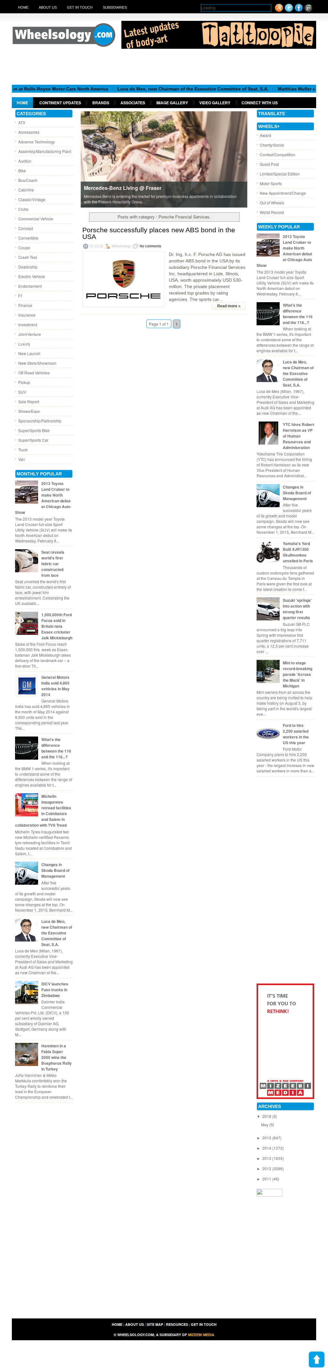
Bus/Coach (27, 180)
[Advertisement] (164, 66)
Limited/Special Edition (280, 173)
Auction (24, 161)
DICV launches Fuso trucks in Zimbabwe (54, 989)
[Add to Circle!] (308, 10)
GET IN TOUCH (204, 1324)
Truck (23, 449)
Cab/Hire (26, 189)
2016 (267, 1116)
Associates (132, 103)
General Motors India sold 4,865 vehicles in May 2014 (55, 685)
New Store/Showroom (37, 363)
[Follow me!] (288, 10)
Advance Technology (36, 141)
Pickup (24, 382)
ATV (21, 122)
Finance (25, 305)
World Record (272, 212)
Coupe (24, 247)
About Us (48, 7)
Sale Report (28, 401)
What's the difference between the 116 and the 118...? (56, 748)
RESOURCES (177, 1324)
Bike (22, 170)
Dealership (27, 266)
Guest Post (269, 164)
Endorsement (30, 286)
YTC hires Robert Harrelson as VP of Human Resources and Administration (298, 436)
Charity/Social (272, 145)
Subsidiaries (115, 7)
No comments (150, 246)
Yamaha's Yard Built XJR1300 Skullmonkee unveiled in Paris (298, 552)
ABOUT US (134, 1324)
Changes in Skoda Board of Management (55, 870)
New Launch (29, 353)
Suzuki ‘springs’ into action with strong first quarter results (297, 608)
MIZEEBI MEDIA (201, 1334)
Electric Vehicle (31, 276)
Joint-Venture (29, 334)
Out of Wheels (272, 202)
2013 (267, 1158)
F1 (20, 295)
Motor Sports (271, 183)
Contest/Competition (277, 154)
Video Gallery (214, 103)
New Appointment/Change (283, 193)
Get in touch (80, 7)
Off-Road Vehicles (34, 372)
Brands (100, 103)
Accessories (28, 132)
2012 (267, 1168)
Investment (27, 324)
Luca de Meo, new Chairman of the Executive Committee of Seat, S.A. (171, 88)
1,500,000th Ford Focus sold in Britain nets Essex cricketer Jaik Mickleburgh (56, 626)
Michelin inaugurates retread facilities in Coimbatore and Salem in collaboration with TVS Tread (43, 810)
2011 (267, 1178)
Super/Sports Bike (34, 430)
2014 (267, 1148)
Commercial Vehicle (35, 218)
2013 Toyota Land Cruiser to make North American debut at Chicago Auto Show (42, 498)
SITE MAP (155, 1324)
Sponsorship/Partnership (40, 420)
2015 (267, 1137)
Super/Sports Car (33, 440)
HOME (117, 1324)
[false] (164, 159)
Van (21, 459)
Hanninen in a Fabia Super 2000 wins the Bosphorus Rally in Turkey (56, 1057)
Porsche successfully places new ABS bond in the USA (158, 233)
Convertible (28, 238)
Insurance (27, 315)
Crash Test (27, 257)
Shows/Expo (29, 411)
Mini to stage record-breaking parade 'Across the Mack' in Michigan (297, 674)
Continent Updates (60, 103)
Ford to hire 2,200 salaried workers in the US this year (296, 734)
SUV (22, 392)
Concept (25, 228)
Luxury (24, 343)
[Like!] (298, 10)
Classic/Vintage (31, 199)
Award (265, 135)
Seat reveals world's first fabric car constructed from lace (52, 563)
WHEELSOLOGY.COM (135, 1334)
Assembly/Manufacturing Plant (44, 151)
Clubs (23, 209)
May (265, 1124)
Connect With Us (260, 103)
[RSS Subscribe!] (279, 10)
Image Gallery (172, 103)
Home (23, 7)
